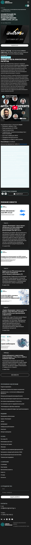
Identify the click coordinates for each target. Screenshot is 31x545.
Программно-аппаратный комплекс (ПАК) (11, 452)
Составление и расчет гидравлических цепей (12, 404)
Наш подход (4, 467)
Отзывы (3, 475)
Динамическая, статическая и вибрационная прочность (12, 392)
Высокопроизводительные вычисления (11, 454)
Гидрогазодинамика (6, 386)
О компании (4, 464)
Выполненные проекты (7, 469)
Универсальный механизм (7, 426)
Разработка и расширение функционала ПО (12, 449)
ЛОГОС (2, 421)
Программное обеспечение (8, 416)
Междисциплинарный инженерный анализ (12, 396)
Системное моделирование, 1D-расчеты (11, 401)
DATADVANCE (4, 424)
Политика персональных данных (19, 523)
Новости (3, 472)
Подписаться (14, 45)
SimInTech (3, 429)
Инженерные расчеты (6, 441)
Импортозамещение (6, 432)
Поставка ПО (4, 439)
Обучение (3, 447)
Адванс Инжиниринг (6, 419)
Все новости (15, 375)
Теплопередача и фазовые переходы (10, 406)
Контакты (3, 477)
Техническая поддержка (7, 457)
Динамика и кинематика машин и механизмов (12, 389)
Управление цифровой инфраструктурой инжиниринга (15, 409)
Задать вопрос (15, 497)
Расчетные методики (6, 444)
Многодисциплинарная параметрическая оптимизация (15, 398)
